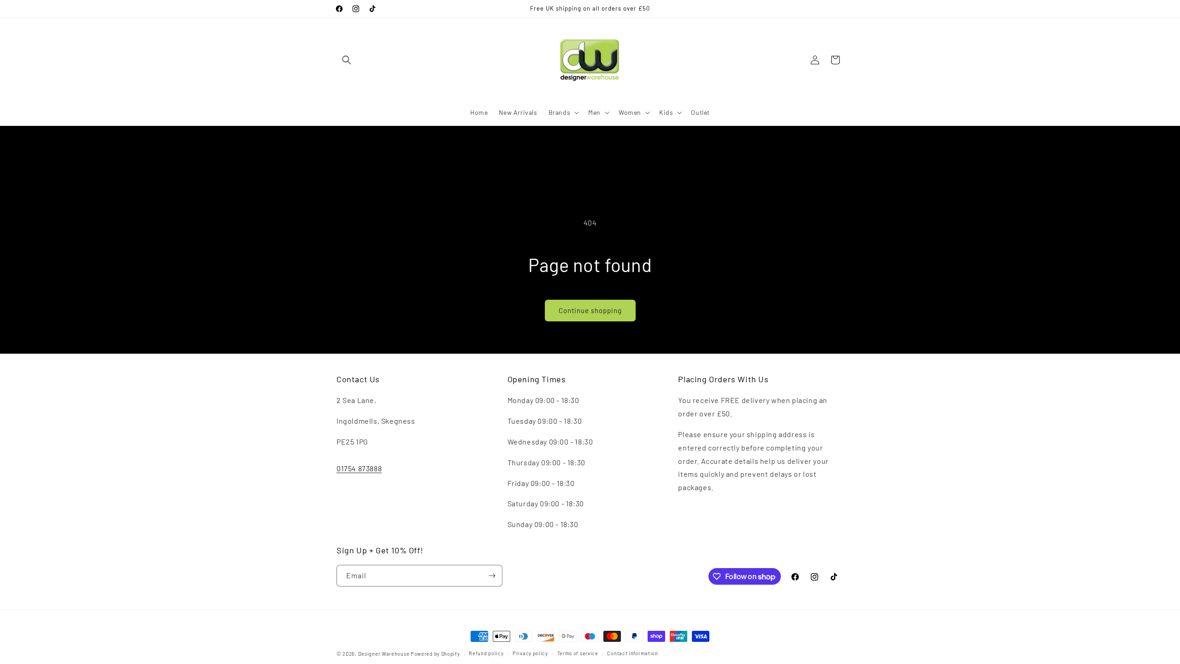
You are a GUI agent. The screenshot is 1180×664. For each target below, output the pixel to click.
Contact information (632, 653)
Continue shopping (590, 310)
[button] (346, 60)
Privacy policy (530, 653)
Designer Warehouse (384, 654)
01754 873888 (359, 468)
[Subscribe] (492, 576)
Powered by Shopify (435, 654)
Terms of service (577, 653)
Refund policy (486, 653)
